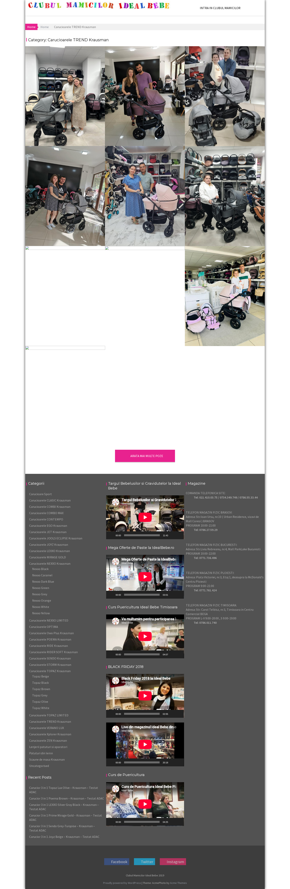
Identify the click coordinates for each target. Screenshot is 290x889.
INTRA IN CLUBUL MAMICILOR (220, 8)
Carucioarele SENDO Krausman (50, 658)
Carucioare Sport (40, 494)
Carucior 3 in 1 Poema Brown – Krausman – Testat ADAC (66, 798)
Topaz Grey (39, 695)
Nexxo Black (40, 569)
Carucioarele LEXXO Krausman (49, 551)
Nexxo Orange (41, 600)
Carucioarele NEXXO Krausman (49, 563)
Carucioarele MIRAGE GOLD (47, 557)
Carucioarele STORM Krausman (50, 665)
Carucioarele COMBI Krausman (49, 507)
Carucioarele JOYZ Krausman (48, 545)
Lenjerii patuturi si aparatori (48, 747)
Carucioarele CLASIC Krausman (50, 500)
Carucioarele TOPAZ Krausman (50, 671)
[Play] (111, 535)
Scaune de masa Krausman (47, 759)
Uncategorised (39, 766)
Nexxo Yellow (41, 613)
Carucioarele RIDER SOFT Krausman (53, 652)
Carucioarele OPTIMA (43, 627)
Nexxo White (40, 607)
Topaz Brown (41, 689)
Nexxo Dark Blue (43, 581)
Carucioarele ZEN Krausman (48, 740)
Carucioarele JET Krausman (47, 532)
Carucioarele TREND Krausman (50, 721)
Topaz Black (40, 683)
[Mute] (172, 535)
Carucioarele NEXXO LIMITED (48, 620)
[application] (145, 517)
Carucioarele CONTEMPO (46, 519)
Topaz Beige (40, 676)
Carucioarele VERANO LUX (46, 728)
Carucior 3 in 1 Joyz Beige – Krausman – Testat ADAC (64, 837)
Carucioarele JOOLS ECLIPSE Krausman (55, 538)
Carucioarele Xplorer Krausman (50, 734)
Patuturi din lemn (41, 753)
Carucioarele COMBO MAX (46, 513)
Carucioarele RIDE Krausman (48, 646)
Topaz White (40, 708)
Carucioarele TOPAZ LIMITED (48, 715)
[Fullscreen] (179, 535)
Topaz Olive (40, 702)
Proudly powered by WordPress (122, 883)
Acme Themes (178, 883)
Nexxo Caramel (42, 575)
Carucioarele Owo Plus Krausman (51, 633)
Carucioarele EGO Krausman (48, 526)
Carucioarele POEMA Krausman (50, 639)
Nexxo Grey (39, 594)
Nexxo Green (40, 588)
